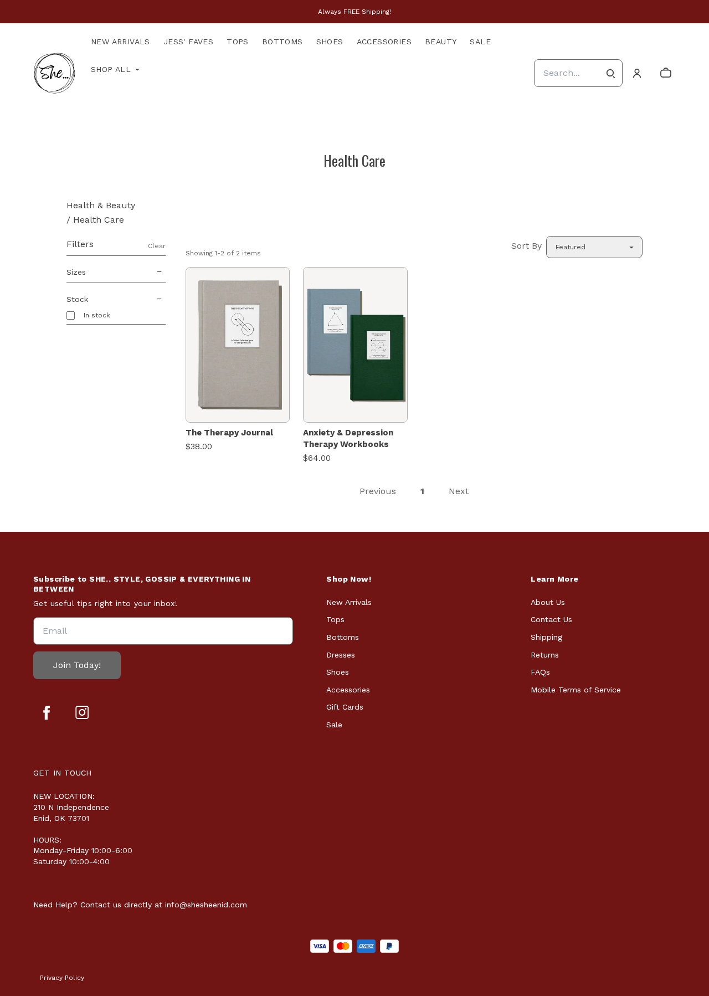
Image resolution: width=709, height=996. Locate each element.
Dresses (340, 654)
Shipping (546, 637)
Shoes (329, 41)
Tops (238, 41)
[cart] (666, 73)
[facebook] (46, 712)
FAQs (540, 672)
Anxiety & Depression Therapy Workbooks (348, 438)
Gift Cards (344, 706)
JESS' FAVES (188, 41)
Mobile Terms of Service (576, 689)
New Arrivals (120, 41)
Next (459, 491)
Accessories (384, 41)
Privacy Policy (62, 978)
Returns (545, 654)
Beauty (440, 41)
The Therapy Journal (229, 433)
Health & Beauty (100, 205)
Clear (157, 246)
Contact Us (551, 619)
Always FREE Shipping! (354, 12)
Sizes (76, 272)
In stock (97, 315)
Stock (77, 299)
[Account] (637, 73)
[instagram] (82, 712)
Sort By (526, 245)
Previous (377, 491)
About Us (548, 602)
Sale (480, 41)
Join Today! (77, 665)
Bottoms (282, 41)
